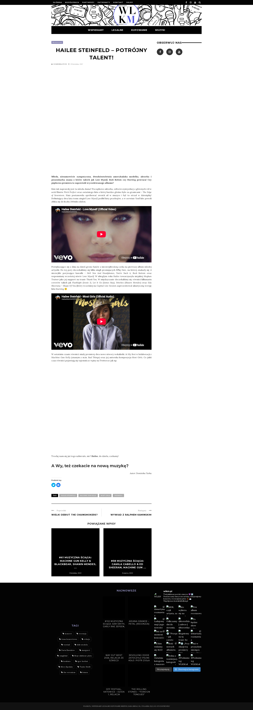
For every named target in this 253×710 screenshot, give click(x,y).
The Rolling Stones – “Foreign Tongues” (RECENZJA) (139, 693)
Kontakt (118, 2)
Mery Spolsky (67, 667)
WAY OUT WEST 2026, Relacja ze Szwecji (114, 658)
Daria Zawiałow (68, 650)
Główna (57, 2)
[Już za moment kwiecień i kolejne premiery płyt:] (159, 635)
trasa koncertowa (69, 639)
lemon (85, 672)
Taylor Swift (85, 667)
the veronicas (69, 672)
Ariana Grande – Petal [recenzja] (139, 622)
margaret (86, 650)
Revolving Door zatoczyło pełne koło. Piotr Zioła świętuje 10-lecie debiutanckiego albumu (139, 661)
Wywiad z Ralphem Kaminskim (131, 515)
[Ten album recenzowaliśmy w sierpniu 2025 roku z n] (196, 610)
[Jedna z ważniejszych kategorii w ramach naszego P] (171, 659)
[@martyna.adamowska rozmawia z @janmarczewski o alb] (196, 635)
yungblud (63, 656)
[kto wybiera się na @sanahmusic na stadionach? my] (184, 610)
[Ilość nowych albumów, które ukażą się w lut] (171, 647)
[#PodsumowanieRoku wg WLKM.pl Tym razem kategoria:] (184, 659)
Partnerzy (88, 2)
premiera (118, 495)
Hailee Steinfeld (68, 495)
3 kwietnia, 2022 (75, 573)
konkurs (66, 661)
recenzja (82, 633)
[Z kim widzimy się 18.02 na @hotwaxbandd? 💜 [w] (159, 647)
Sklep (129, 2)
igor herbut (82, 661)
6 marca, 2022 (127, 573)
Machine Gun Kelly (88, 495)
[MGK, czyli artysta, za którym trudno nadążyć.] (171, 610)
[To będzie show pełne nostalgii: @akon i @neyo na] (196, 623)
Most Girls (105, 495)
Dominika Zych (60, 64)
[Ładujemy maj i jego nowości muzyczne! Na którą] (159, 623)
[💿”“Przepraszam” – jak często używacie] (171, 635)
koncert (68, 633)
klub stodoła (82, 645)
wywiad (67, 645)
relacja (87, 639)
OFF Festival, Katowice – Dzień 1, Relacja (114, 692)
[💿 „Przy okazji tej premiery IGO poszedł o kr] (184, 647)
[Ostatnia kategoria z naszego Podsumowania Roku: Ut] (159, 659)
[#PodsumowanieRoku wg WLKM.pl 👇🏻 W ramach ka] (196, 659)
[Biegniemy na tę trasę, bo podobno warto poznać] (184, 635)
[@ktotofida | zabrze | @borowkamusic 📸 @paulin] (184, 623)
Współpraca (72, 2)
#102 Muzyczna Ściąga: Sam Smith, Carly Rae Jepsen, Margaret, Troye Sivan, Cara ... (114, 626)
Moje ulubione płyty (83, 656)
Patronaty (104, 2)
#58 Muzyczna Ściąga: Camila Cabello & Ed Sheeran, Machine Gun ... (127, 564)
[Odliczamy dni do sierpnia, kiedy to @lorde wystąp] (171, 623)
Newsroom (57, 42)
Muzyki (160, 30)
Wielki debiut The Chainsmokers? (74, 515)
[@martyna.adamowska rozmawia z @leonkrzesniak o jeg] (159, 610)
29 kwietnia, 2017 (76, 64)
